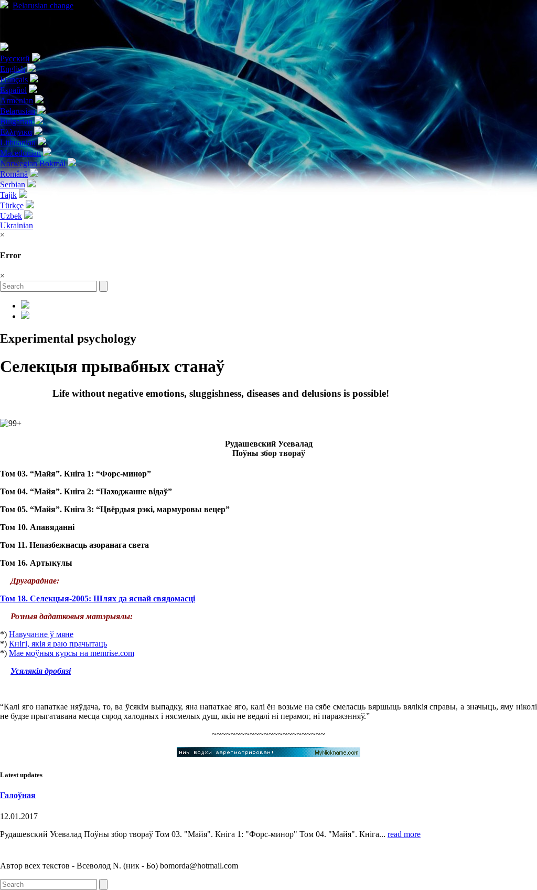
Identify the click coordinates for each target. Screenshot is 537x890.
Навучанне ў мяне (41, 634)
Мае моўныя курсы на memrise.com (71, 653)
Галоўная (18, 795)
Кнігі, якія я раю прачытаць (58, 643)
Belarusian (43, 5)
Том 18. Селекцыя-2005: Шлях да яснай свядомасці (97, 598)
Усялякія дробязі (40, 670)
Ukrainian (16, 225)
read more (404, 834)
